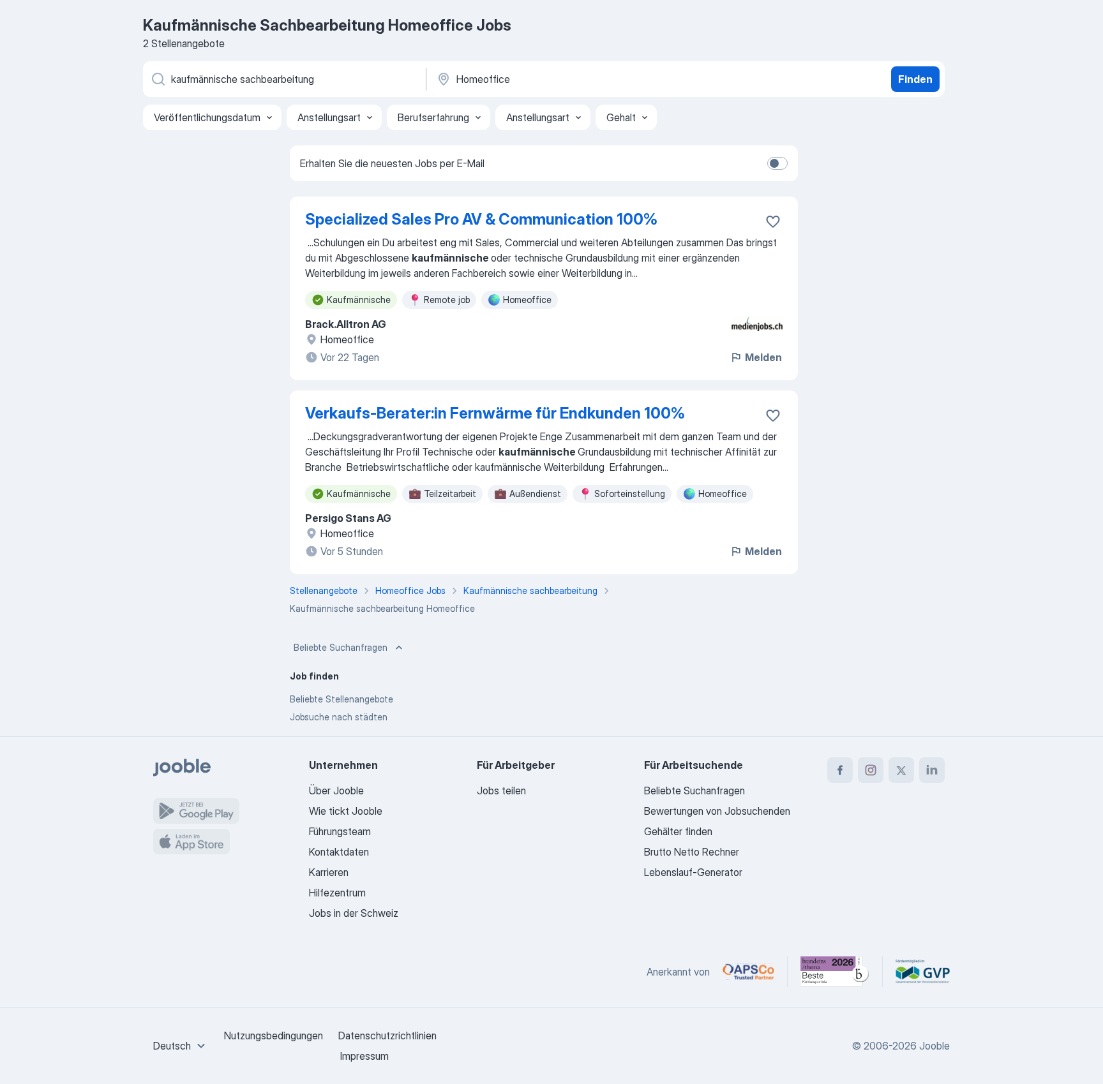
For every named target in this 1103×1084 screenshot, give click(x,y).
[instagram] (870, 770)
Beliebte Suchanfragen (340, 647)
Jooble (934, 1045)
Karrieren (329, 872)
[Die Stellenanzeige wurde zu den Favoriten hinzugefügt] (773, 221)
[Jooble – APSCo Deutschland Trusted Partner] (748, 971)
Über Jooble (336, 790)
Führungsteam (340, 831)
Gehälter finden (678, 831)
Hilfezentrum (337, 892)
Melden (763, 357)
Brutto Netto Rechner (691, 851)
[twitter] (901, 770)
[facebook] (840, 770)
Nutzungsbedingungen (273, 1035)
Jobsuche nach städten (338, 716)
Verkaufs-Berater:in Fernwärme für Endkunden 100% (495, 413)
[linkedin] (932, 770)
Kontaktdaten (339, 851)
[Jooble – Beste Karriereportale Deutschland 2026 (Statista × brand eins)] (834, 971)
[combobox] (181, 1045)
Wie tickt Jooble (345, 811)
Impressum (364, 1056)
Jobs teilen (501, 790)
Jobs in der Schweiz (353, 913)
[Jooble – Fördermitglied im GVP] (923, 971)
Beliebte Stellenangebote (341, 699)
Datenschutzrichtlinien (387, 1035)
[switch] (777, 163)
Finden (915, 79)
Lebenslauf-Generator (693, 872)
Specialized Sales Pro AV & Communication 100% (481, 219)
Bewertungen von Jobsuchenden (717, 811)
